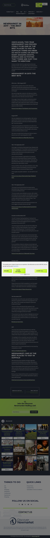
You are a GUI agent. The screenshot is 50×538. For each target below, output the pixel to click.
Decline (6, 270)
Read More (15, 266)
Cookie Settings (18, 270)
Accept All (39, 270)
